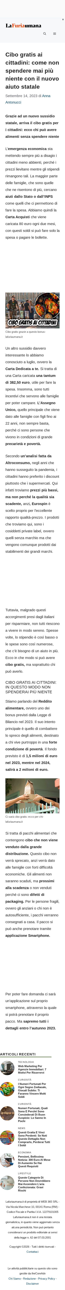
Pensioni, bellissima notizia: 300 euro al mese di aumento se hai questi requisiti (34, 1161)
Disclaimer (32, 1283)
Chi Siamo (14, 1278)
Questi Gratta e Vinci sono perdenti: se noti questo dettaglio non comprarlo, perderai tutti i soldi (34, 1139)
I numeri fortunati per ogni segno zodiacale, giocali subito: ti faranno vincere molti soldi (32, 1090)
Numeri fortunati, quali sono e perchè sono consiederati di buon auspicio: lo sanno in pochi (33, 1115)
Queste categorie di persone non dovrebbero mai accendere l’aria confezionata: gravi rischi (34, 1184)
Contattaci (32, 1251)
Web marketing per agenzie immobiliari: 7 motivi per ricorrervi (32, 1069)
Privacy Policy (46, 1278)
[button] (45, 33)
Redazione (29, 1278)
